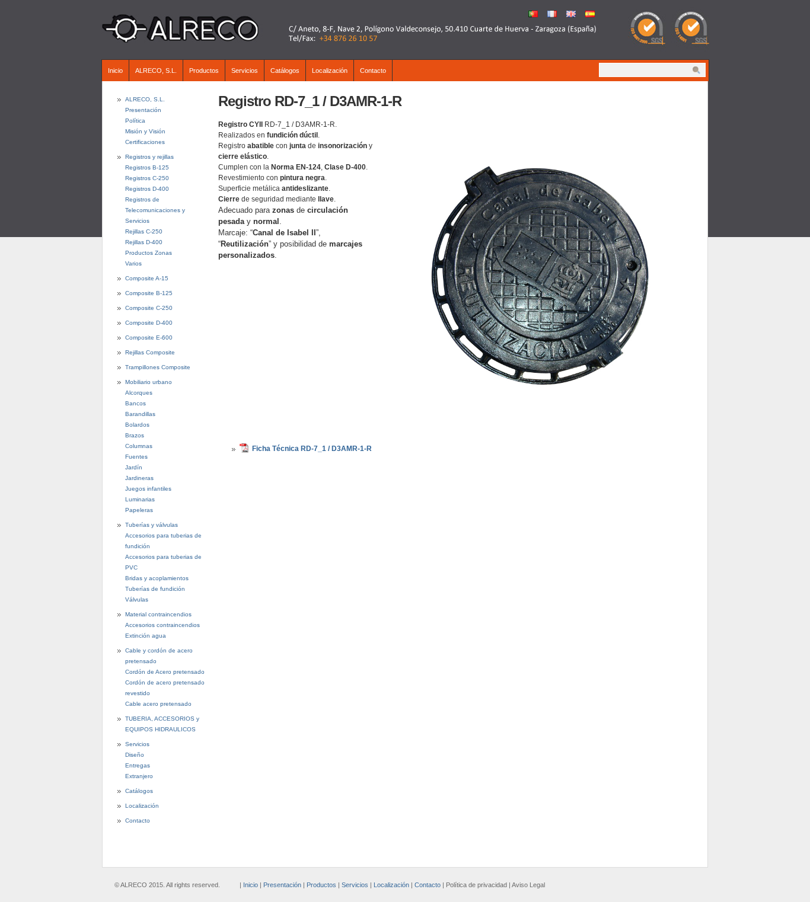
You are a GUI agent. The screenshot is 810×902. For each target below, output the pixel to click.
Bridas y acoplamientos (157, 578)
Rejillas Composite (150, 352)
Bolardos (137, 424)
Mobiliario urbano (148, 382)
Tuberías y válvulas (151, 525)
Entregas (137, 765)
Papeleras (139, 510)
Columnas (138, 446)
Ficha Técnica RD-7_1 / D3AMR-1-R (312, 448)
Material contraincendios (158, 614)
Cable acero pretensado (158, 704)
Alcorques (138, 392)
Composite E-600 (149, 337)
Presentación (143, 110)
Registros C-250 (147, 178)
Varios (133, 263)
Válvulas (136, 599)
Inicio (115, 70)
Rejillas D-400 (143, 242)
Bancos (135, 403)
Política (135, 120)
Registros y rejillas (149, 156)
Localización (329, 70)
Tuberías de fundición (155, 589)
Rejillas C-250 (143, 231)
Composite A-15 (146, 278)
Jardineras (139, 478)
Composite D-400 (149, 322)
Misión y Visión (145, 131)
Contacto (373, 70)
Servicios (244, 70)
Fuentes (136, 456)
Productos (204, 70)
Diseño (134, 754)
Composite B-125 (149, 293)
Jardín (133, 467)
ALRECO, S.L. (156, 70)
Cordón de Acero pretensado (165, 671)
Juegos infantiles (148, 488)
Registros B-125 (147, 167)
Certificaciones (145, 142)
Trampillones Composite (157, 367)
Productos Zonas (148, 253)
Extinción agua (145, 635)
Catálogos (284, 70)
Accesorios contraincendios (162, 625)
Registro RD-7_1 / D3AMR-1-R (309, 101)
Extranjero (139, 776)
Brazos (134, 435)
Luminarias (140, 499)
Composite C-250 (149, 308)
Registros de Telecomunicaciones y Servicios (155, 210)
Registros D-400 (147, 188)
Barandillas (140, 414)
